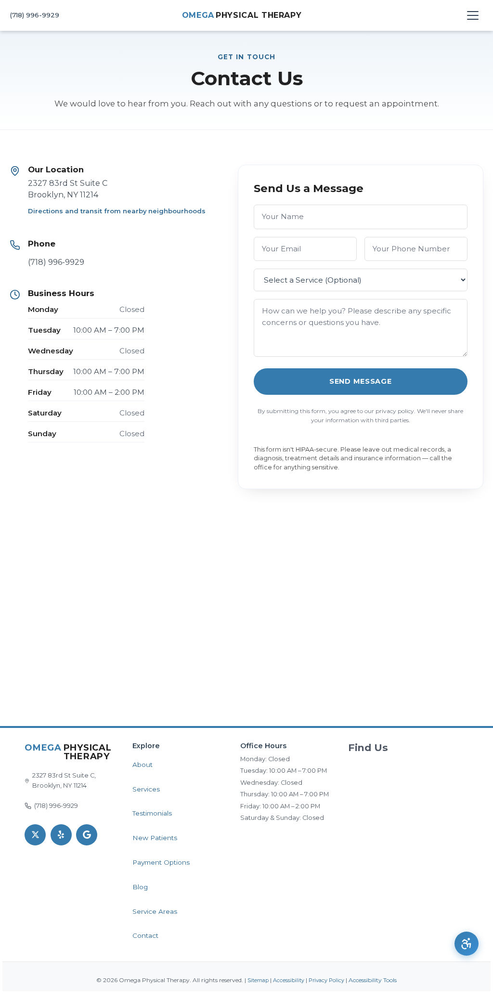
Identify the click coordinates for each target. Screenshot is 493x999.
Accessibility (288, 980)
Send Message (360, 381)
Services (146, 789)
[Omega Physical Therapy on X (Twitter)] (35, 834)
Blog (140, 887)
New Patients (154, 838)
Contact (145, 935)
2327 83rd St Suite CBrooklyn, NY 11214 (67, 189)
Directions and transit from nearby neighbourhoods (117, 211)
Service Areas (154, 911)
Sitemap (258, 980)
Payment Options (161, 862)
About (142, 764)
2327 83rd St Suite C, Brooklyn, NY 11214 (64, 780)
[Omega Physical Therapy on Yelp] (61, 834)
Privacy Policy (326, 980)
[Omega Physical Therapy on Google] (86, 834)
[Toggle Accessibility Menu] (466, 944)
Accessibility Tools (373, 980)
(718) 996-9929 (34, 15)
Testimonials (152, 813)
